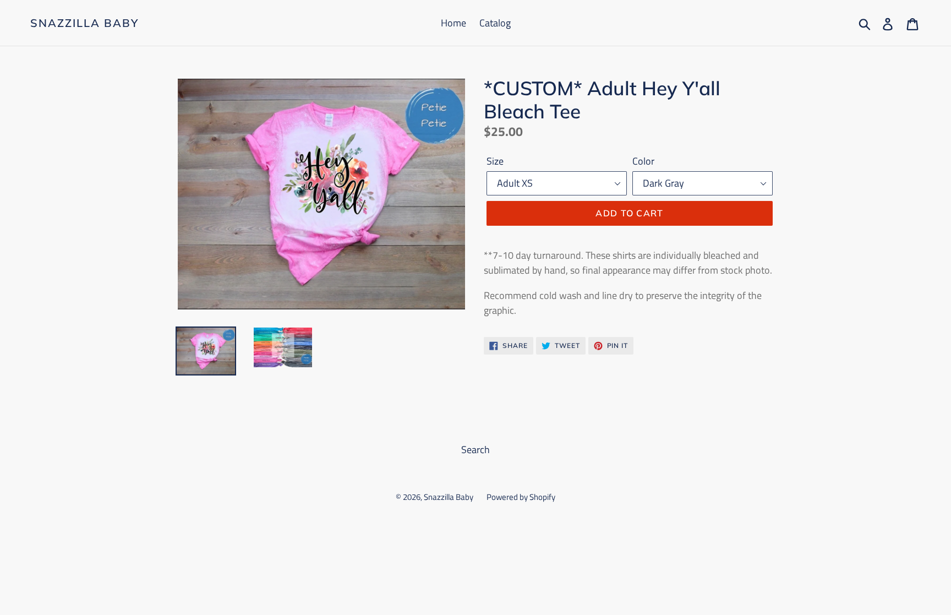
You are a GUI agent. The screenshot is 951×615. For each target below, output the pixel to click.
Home (453, 22)
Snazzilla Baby (84, 23)
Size (495, 161)
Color (643, 161)
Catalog (495, 22)
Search (475, 449)
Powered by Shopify (521, 497)
